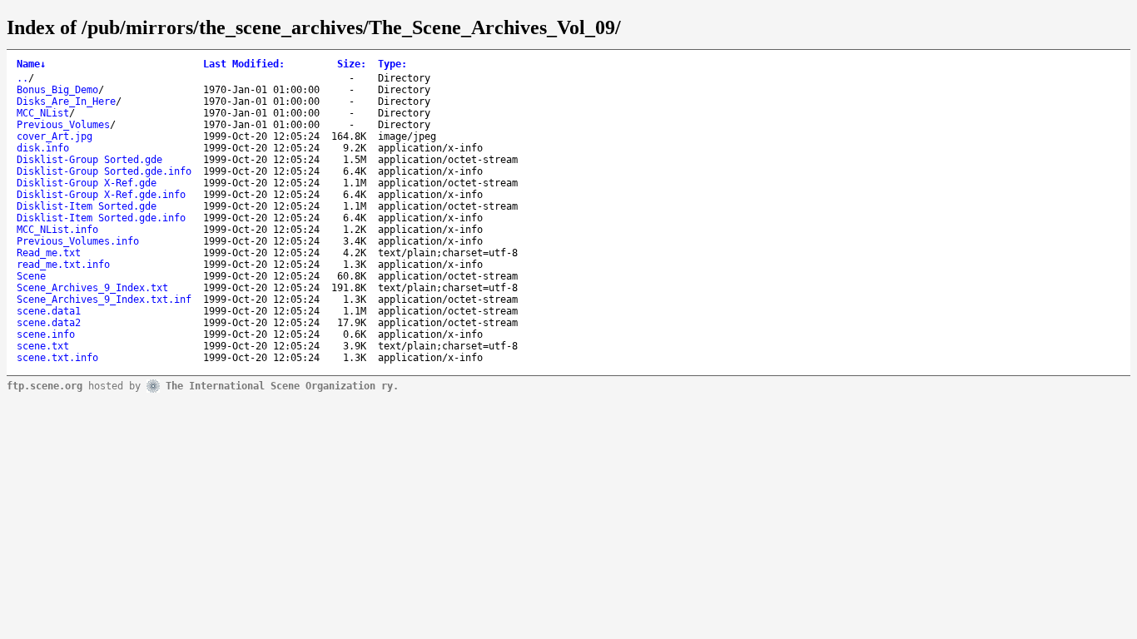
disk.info (43, 148)
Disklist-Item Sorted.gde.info (101, 218)
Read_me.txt (49, 253)
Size (351, 64)
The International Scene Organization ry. (282, 385)
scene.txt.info (57, 358)
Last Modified (244, 64)
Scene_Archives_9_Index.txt (92, 288)
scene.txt (43, 346)
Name (31, 64)
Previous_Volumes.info (78, 241)
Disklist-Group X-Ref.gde (86, 183)
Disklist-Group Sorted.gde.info (104, 171)
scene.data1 (49, 311)
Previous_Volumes (63, 125)
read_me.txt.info (63, 264)
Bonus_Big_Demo (57, 90)
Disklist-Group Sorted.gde (89, 160)
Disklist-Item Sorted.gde (86, 206)
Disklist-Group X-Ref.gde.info (101, 195)
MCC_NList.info (57, 229)
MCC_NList (43, 113)
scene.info (46, 334)
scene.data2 (49, 323)
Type (392, 64)
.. (22, 78)
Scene (31, 276)
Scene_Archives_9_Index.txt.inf (104, 299)
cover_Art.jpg (54, 136)
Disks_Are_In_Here (66, 101)
